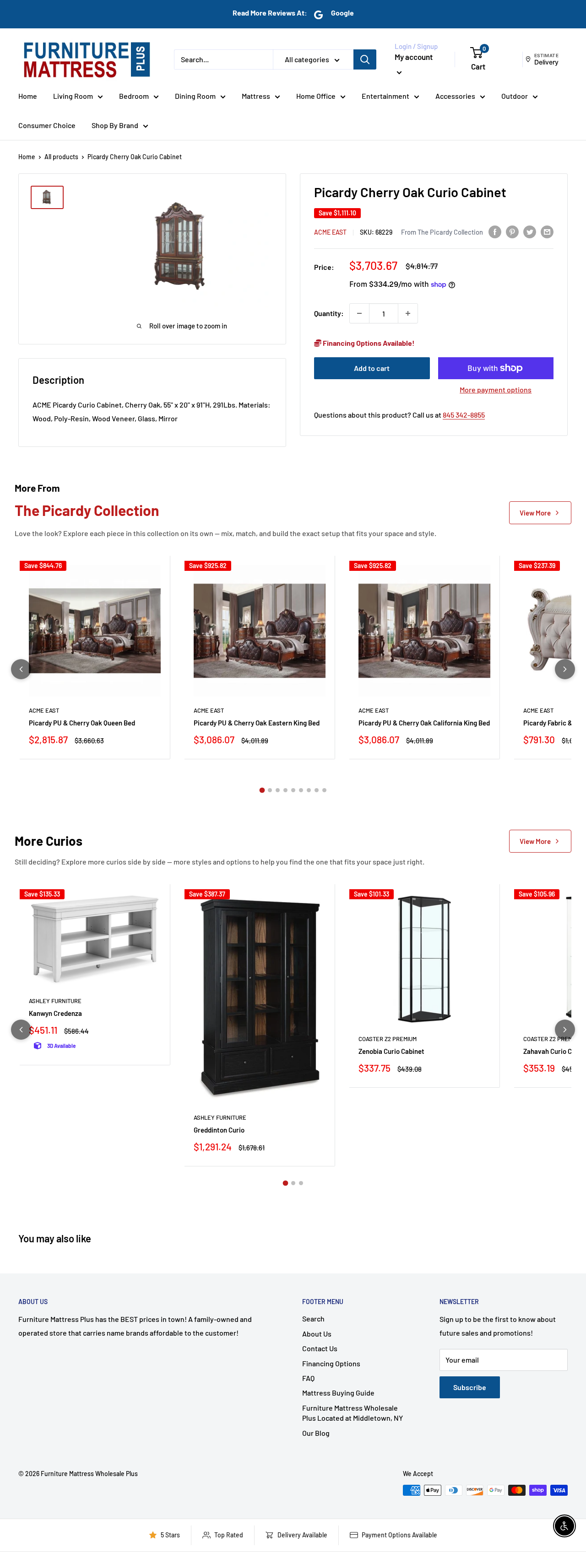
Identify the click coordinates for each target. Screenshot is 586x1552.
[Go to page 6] (301, 790)
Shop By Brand (115, 125)
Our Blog (316, 1432)
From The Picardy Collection (442, 231)
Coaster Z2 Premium (387, 1038)
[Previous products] (21, 669)
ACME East (330, 232)
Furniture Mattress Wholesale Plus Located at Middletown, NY (352, 1412)
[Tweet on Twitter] (529, 231)
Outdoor (514, 95)
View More (535, 513)
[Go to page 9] (324, 790)
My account (414, 56)
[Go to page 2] (270, 790)
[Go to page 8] (317, 790)
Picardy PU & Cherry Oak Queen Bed (82, 723)
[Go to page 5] (293, 790)
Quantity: (329, 313)
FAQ (308, 1378)
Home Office (316, 95)
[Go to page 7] (309, 790)
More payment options (496, 389)
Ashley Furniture (55, 1000)
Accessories (455, 95)
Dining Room (195, 95)
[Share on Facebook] (494, 231)
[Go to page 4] (285, 790)
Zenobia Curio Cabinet (391, 1051)
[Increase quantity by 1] (408, 313)
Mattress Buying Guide (338, 1392)
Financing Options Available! (368, 342)
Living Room (73, 95)
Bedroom (134, 95)
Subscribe (469, 1387)
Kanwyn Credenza (55, 1013)
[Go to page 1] (262, 790)
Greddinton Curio (219, 1130)
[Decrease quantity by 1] (359, 313)
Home (27, 95)
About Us (316, 1333)
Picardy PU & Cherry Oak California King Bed (424, 723)
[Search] (364, 59)
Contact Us (319, 1348)
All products (61, 157)
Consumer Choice (47, 125)
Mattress (256, 95)
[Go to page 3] (278, 790)
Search (313, 1318)
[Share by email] (547, 231)
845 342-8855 (464, 414)
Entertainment (385, 95)
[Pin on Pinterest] (512, 231)
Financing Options (331, 1363)
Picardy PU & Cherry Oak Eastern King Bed (257, 723)
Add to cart (372, 368)
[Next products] (565, 669)
